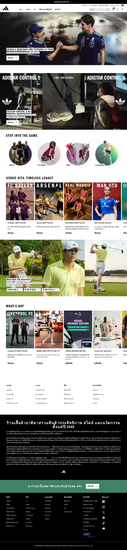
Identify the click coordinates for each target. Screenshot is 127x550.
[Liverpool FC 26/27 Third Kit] (20, 338)
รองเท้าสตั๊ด (9, 394)
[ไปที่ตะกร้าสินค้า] (122, 9)
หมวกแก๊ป (96, 399)
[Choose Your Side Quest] (107, 338)
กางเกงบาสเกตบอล (41, 399)
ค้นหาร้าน (85, 5)
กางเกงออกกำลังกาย (41, 403)
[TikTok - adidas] (111, 523)
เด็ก (35, 9)
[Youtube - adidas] (111, 528)
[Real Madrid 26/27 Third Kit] (78, 209)
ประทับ (70, 546)
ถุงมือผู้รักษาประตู (98, 394)
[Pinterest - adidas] (111, 518)
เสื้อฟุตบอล (67, 394)
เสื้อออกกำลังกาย (69, 403)
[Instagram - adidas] (111, 507)
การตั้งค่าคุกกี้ (38, 546)
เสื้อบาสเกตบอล (68, 399)
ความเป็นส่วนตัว (48, 546)
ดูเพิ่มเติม (69, 363)
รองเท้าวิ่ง (9, 390)
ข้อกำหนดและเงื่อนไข (60, 546)
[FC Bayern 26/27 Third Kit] (20, 209)
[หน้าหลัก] (5, 8)
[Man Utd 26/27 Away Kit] (107, 209)
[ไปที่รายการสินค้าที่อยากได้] (117, 9)
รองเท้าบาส (9, 399)
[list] (63, 209)
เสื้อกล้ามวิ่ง (67, 390)
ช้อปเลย (11, 233)
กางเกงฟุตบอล (39, 394)
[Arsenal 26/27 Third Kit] (49, 209)
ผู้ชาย (21, 9)
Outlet (58, 9)
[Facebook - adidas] (111, 502)
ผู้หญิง (28, 9)
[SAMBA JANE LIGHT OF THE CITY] (49, 338)
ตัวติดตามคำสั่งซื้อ (103, 5)
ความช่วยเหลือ (93, 5)
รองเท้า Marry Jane (12, 403)
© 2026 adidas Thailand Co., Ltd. (83, 546)
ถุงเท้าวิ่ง (95, 390)
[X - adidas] (111, 512)
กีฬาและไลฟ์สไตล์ (45, 9)
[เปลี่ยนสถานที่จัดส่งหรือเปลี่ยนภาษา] (122, 5)
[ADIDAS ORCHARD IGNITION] (78, 338)
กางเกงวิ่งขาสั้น (40, 390)
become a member (115, 5)
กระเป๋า (95, 403)
